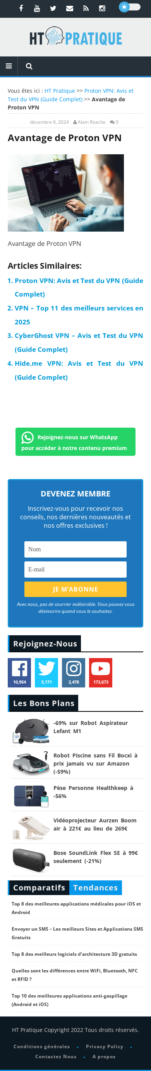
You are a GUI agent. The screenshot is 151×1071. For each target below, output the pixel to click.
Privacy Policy (105, 1046)
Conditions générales (42, 1046)
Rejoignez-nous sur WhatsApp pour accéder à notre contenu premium (74, 442)
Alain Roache (92, 122)
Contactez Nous (56, 1056)
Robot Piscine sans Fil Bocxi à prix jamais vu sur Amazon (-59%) (95, 763)
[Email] (70, 8)
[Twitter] (53, 8)
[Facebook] (21, 8)
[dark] (130, 7)
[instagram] (102, 8)
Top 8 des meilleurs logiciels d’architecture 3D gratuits (74, 954)
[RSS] (86, 8)
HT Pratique (60, 90)
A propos (104, 1056)
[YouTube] (37, 8)
